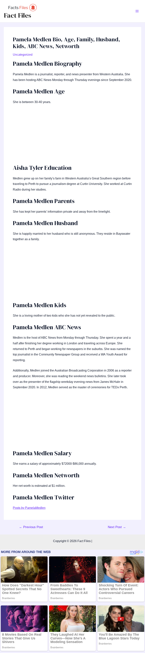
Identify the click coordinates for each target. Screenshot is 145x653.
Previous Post (31, 527)
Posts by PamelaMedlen (29, 507)
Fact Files (17, 15)
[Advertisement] (72, 136)
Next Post (117, 527)
